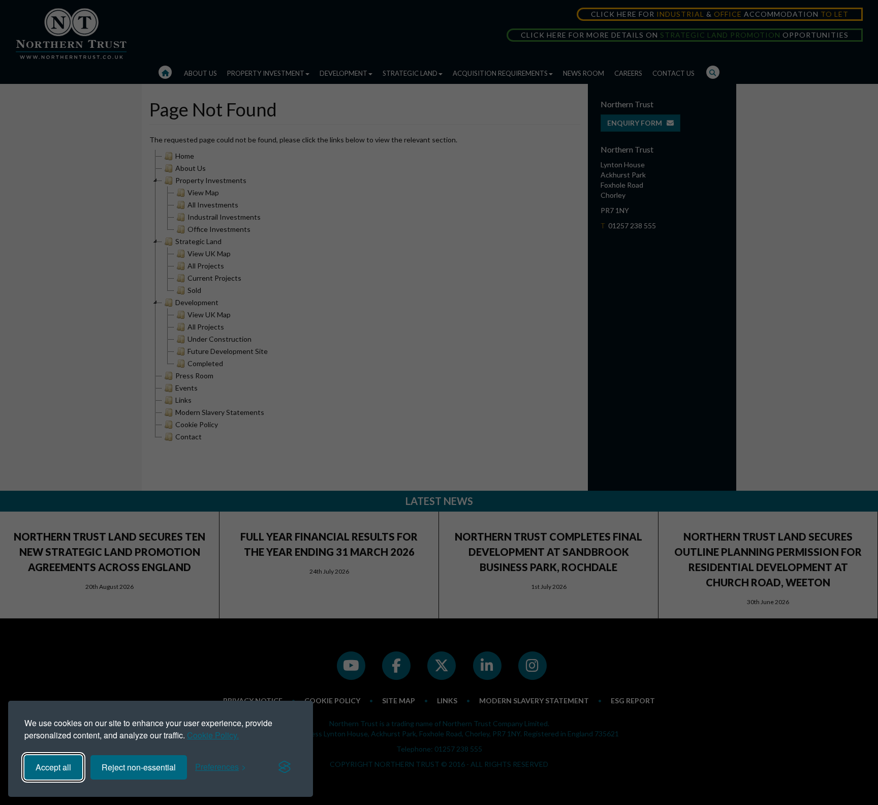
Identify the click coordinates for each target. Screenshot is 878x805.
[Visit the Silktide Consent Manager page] (284, 767)
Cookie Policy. (213, 735)
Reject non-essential (139, 767)
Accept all (53, 767)
